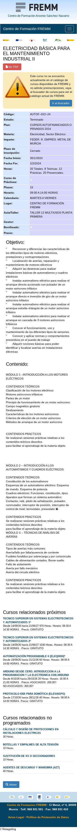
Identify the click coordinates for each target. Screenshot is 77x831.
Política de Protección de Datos (47, 817)
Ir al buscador (60, 103)
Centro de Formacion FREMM (27, 805)
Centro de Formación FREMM (27, 29)
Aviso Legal (16, 817)
